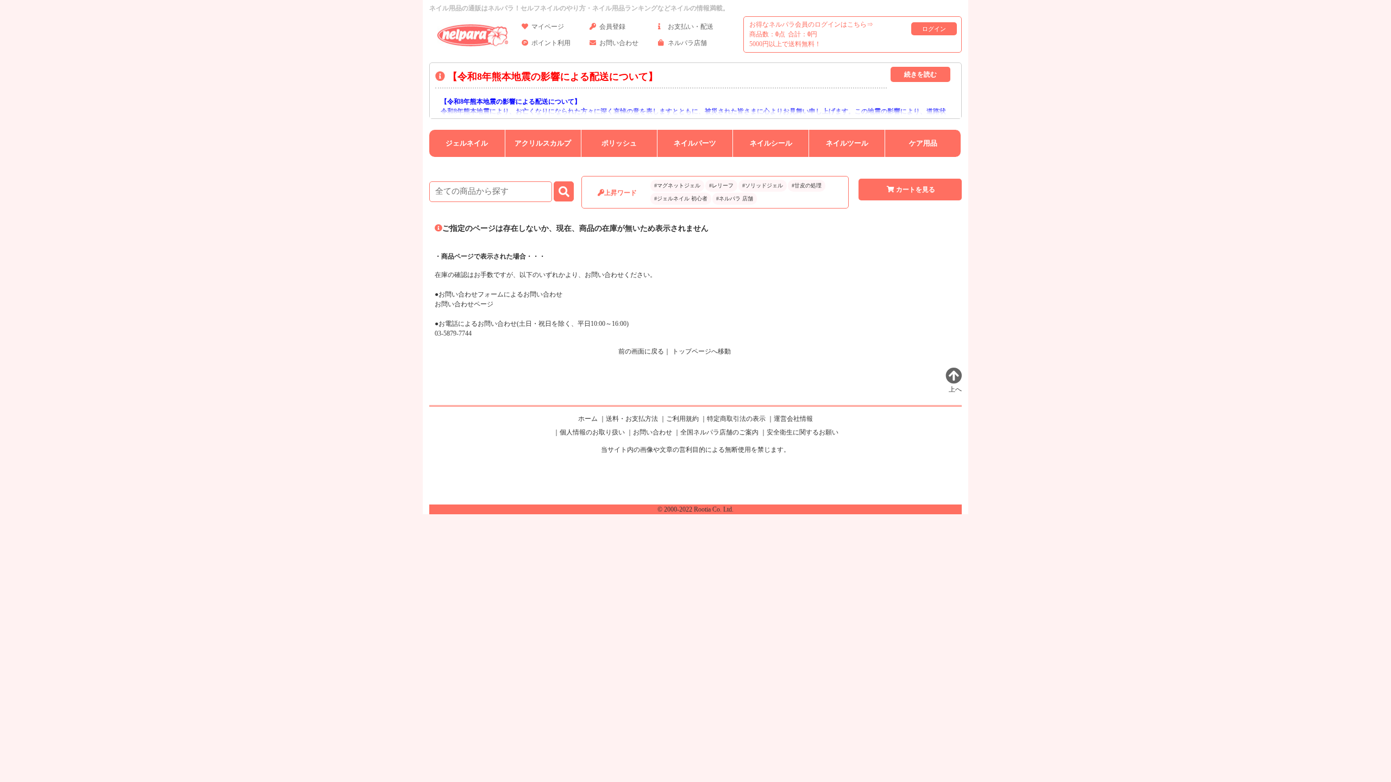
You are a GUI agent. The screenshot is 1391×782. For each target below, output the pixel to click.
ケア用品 (923, 143)
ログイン (934, 29)
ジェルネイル (467, 143)
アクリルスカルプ (543, 143)
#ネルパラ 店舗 (734, 198)
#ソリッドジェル (762, 185)
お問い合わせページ (464, 304)
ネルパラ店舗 (687, 43)
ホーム (588, 418)
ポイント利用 (551, 43)
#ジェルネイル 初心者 (680, 198)
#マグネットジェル (677, 185)
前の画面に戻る (641, 351)
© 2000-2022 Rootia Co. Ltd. (695, 509)
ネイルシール (771, 143)
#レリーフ (721, 185)
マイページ (547, 26)
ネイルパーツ (695, 143)
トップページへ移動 (701, 351)
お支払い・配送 (690, 26)
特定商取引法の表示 (736, 418)
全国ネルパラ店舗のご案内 (719, 432)
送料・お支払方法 (632, 418)
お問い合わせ (618, 43)
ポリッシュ (619, 143)
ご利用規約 (682, 418)
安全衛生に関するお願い (802, 432)
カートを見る (915, 189)
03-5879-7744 (453, 333)
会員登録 (612, 26)
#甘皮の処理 (807, 185)
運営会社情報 (793, 418)
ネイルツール (847, 143)
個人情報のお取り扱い (592, 432)
